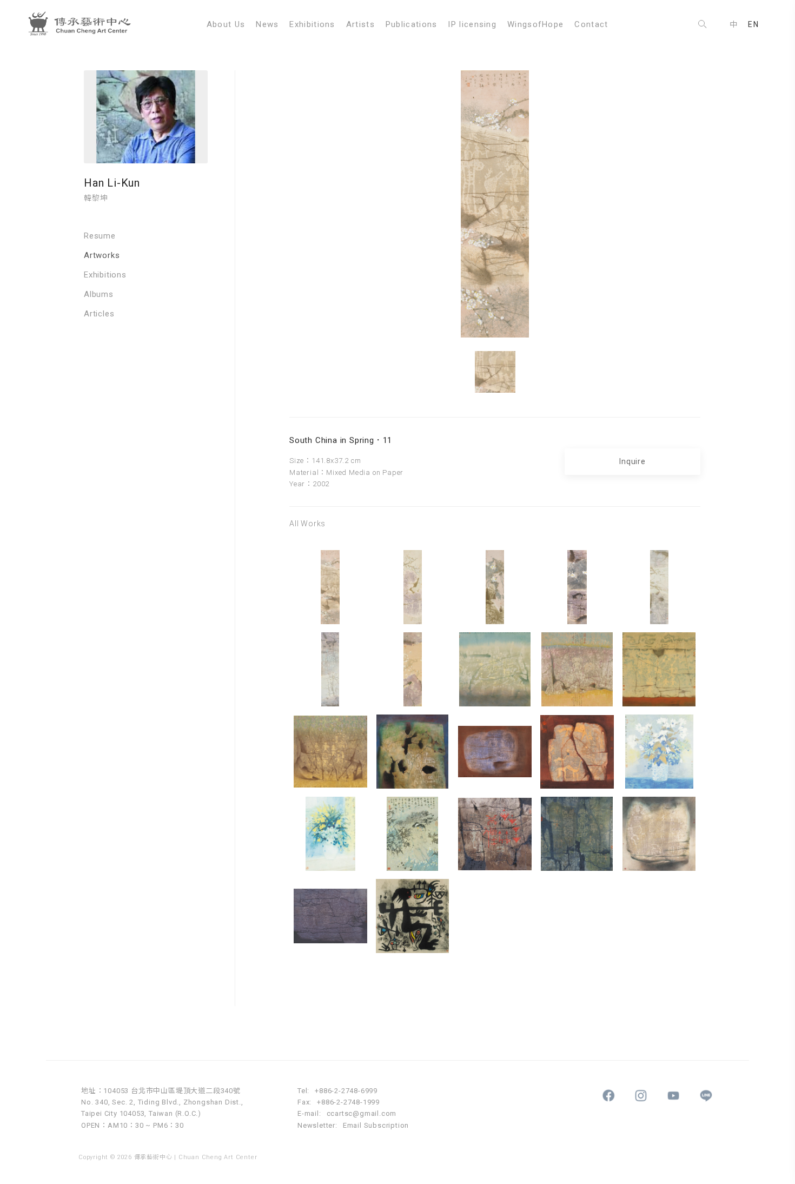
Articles (99, 314)
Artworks (102, 255)
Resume (100, 236)
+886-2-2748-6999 (346, 1091)
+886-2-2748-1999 (348, 1102)
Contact (591, 24)
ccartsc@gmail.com (362, 1113)
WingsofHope (535, 24)
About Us (226, 24)
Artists (360, 24)
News (267, 24)
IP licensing (472, 24)
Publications (412, 24)
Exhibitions (312, 24)
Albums (99, 294)
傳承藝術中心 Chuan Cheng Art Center (84, 24)
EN (753, 24)
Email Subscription (376, 1125)
